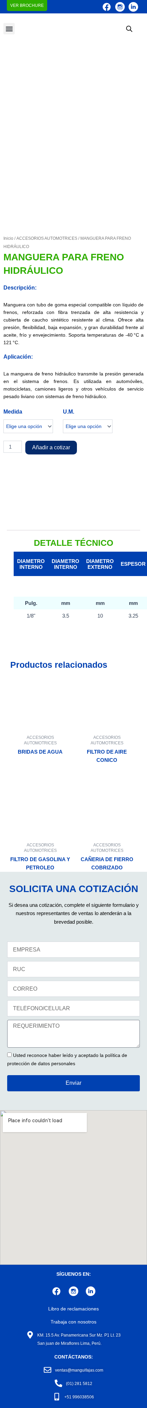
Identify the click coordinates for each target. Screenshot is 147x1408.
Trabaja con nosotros (73, 1322)
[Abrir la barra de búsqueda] (129, 29)
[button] (9, 28)
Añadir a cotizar (51, 447)
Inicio (8, 238)
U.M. (68, 412)
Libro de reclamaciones (73, 1308)
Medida (12, 412)
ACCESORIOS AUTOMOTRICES (46, 238)
